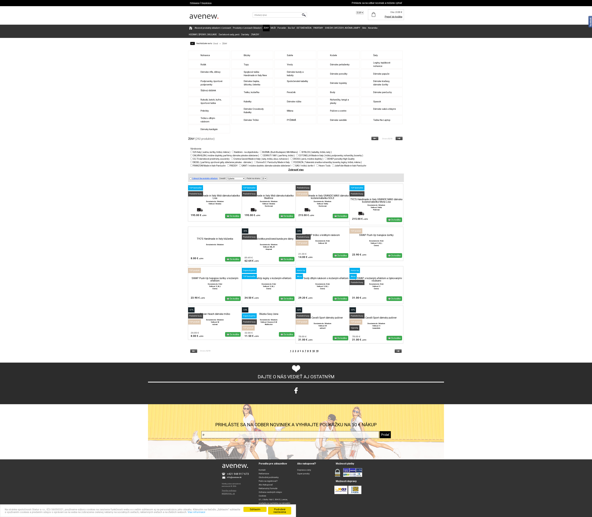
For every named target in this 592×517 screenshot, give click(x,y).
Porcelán (282, 28)
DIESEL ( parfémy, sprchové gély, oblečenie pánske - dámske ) (223, 162)
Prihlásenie (194, 3)
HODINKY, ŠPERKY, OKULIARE (203, 34)
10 (313, 351)
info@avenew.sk (234, 477)
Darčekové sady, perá (229, 34)
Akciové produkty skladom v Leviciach (213, 28)
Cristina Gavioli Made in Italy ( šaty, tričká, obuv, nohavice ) (261, 159)
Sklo (364, 28)
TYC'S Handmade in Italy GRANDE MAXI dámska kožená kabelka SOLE (323, 196)
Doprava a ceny (304, 470)
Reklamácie (264, 473)
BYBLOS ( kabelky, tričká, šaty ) (317, 152)
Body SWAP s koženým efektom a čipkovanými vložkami (376, 279)
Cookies (262, 496)
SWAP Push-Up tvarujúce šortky (376, 235)
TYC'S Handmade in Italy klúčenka (215, 239)
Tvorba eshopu (229, 490)
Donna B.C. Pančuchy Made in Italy (273, 162)
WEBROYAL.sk (228, 493)
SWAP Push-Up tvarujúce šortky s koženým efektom (215, 279)
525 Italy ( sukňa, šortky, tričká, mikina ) (211, 152)
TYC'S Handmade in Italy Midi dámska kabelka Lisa (215, 196)
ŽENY (266, 28)
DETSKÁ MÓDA (304, 28)
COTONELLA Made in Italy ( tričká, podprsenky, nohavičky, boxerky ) (331, 155)
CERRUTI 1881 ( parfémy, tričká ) (279, 155)
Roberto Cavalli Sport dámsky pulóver (322, 318)
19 (317, 351)
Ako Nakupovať (266, 485)
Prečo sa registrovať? (268, 481)
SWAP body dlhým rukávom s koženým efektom (322, 278)
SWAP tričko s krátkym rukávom (322, 235)
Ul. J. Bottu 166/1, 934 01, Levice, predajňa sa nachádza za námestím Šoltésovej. (274, 503)
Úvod (215, 43)
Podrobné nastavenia (279, 510)
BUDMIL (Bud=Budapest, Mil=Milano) (280, 152)
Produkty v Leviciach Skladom (247, 28)
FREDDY (234, 165)
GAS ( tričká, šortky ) (305, 165)
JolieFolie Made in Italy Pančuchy (350, 165)
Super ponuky (303, 473)
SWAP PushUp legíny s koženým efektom (268, 278)
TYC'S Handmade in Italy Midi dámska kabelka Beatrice (269, 196)
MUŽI (273, 28)
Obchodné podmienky (269, 477)
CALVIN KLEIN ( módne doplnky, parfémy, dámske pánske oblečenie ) (226, 155)
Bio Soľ (291, 28)
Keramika (372, 28)
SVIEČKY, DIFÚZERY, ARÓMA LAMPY (342, 28)
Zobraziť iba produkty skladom (205, 178)
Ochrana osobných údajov (270, 492)
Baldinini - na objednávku (246, 152)
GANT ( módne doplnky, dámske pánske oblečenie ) (266, 165)
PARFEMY (318, 28)
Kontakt (262, 470)
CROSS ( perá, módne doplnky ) (308, 159)
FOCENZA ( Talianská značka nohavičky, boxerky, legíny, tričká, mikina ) (328, 162)
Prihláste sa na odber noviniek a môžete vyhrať (377, 3)
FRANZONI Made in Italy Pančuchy (209, 165)
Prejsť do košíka (393, 16)
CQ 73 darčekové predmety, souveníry (211, 159)
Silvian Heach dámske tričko (215, 314)
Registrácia (206, 3)
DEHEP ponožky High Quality (341, 159)
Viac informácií (196, 512)
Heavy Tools (325, 165)
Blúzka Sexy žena (268, 314)
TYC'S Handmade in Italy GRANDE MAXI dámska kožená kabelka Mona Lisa (376, 200)
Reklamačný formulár (268, 488)
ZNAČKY (255, 34)
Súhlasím (255, 509)
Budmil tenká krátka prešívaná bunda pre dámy (269, 239)
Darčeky (245, 34)
